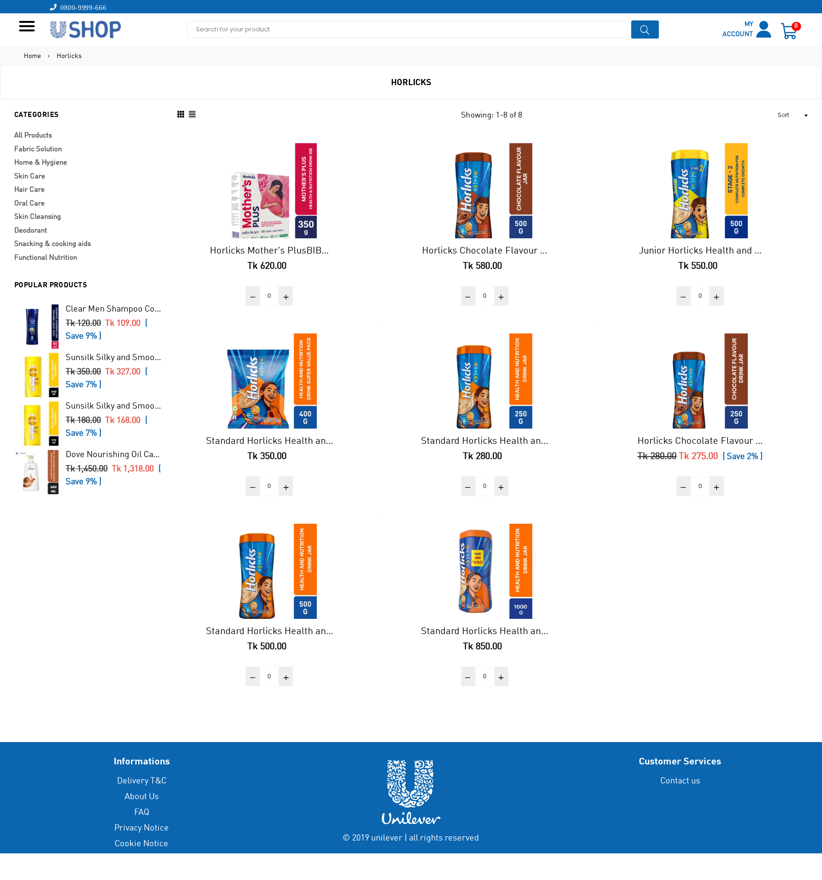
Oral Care (29, 203)
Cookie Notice (141, 844)
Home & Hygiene (40, 162)
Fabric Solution (38, 149)
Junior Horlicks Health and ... (700, 251)
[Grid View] (181, 115)
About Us (142, 796)
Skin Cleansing (37, 217)
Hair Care (29, 190)
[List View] (192, 115)
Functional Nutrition (45, 258)
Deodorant (30, 231)
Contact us (680, 781)
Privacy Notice (141, 828)
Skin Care (29, 176)
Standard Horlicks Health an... (269, 441)
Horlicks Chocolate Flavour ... (484, 251)
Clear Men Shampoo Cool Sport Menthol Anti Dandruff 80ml (113, 309)
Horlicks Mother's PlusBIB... (269, 251)
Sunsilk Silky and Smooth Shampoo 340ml (113, 357)
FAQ (141, 812)
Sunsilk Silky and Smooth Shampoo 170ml (113, 406)
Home (32, 56)
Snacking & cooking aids (52, 244)
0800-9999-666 (82, 7)
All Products (33, 135)
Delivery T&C (141, 781)
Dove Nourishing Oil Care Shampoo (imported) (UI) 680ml (113, 454)
